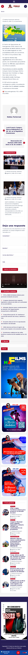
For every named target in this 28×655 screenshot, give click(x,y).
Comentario (6, 236)
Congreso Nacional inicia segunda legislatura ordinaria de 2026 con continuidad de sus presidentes (14, 302)
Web (4, 262)
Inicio (2, 11)
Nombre (5, 248)
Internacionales (15, 536)
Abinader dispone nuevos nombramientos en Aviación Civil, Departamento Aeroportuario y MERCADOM (14, 309)
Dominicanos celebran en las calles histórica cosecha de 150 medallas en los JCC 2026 (14, 334)
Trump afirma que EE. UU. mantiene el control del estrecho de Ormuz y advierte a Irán (13, 316)
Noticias (17, 19)
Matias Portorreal (9, 19)
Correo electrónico (8, 255)
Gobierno (13, 566)
